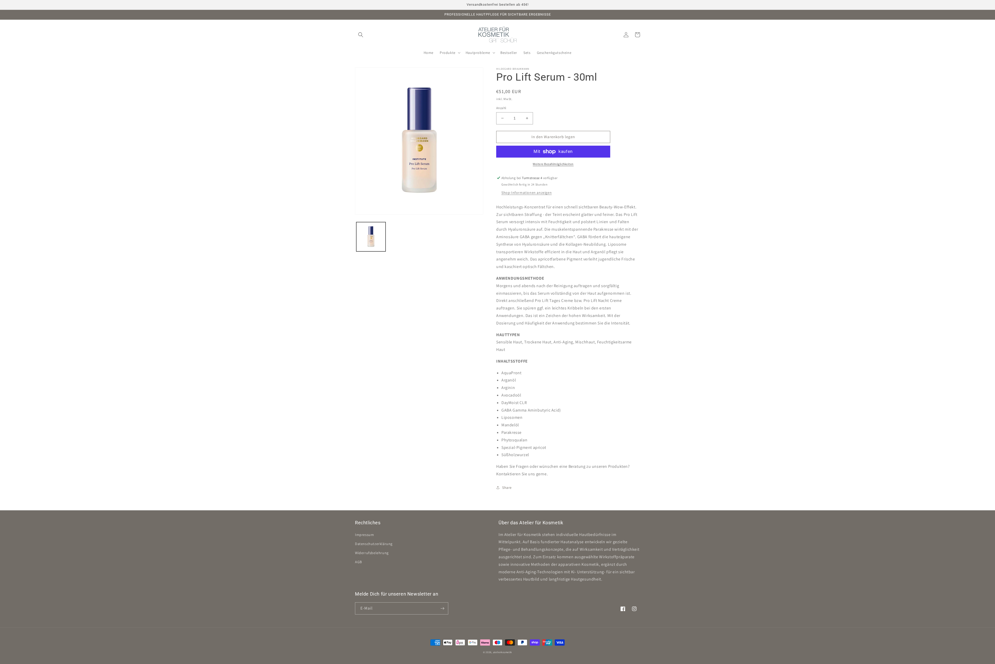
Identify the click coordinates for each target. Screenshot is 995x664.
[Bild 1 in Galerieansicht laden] (371, 236)
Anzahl (501, 108)
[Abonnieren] (442, 608)
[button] (360, 34)
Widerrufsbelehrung (372, 552)
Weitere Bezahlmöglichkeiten (553, 164)
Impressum (364, 534)
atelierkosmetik (502, 652)
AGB (358, 562)
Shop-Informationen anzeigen (526, 192)
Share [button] (507, 487)
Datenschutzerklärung (374, 543)
